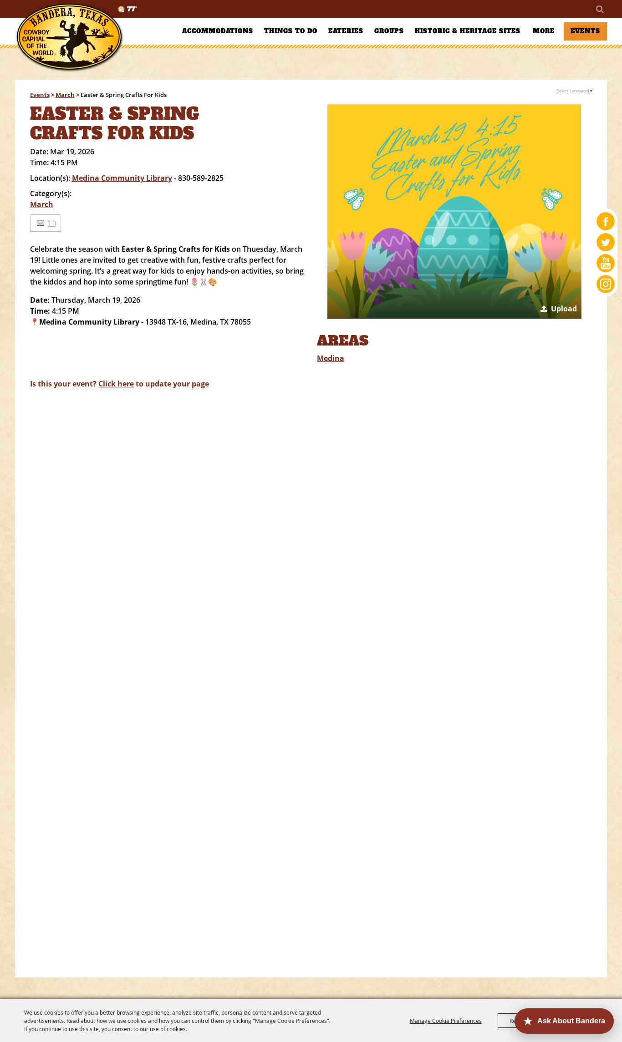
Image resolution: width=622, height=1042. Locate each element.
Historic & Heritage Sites (467, 31)
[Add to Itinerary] (52, 223)
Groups (389, 31)
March (65, 95)
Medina (330, 358)
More (544, 31)
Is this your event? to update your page (119, 384)
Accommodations (217, 31)
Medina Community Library (122, 178)
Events (585, 31)
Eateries (345, 31)
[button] (454, 211)
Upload (564, 309)
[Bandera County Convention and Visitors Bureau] (69, 37)
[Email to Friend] (40, 223)
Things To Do (290, 31)
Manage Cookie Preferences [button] (446, 1020)
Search (599, 9)
